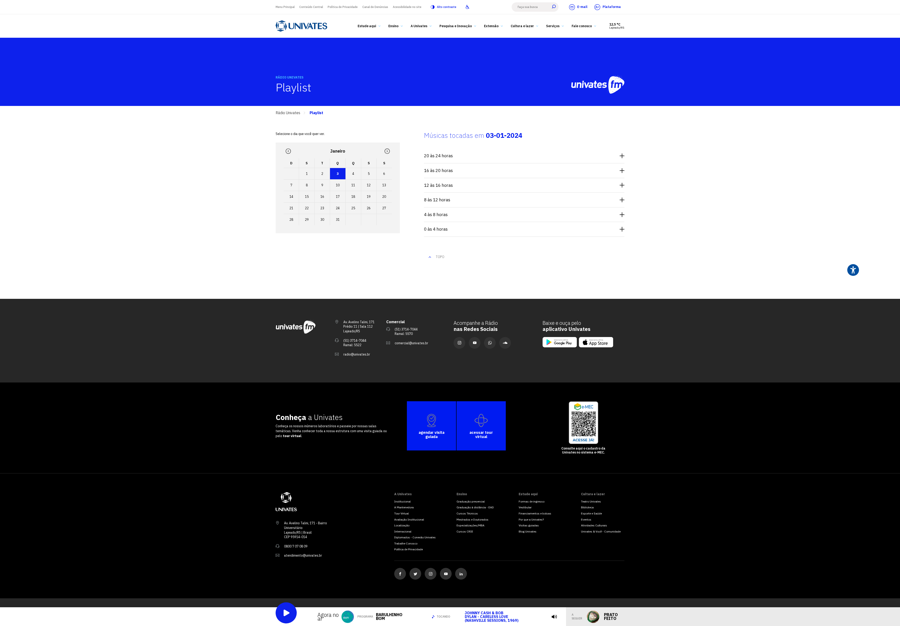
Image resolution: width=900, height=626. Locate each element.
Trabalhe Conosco (405, 543)
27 (384, 208)
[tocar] (554, 616)
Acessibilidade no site (407, 7)
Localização (401, 525)
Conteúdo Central (311, 7)
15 (307, 197)
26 (369, 208)
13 (384, 185)
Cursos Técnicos (467, 513)
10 (338, 185)
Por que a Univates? (531, 519)
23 (322, 208)
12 (369, 185)
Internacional (402, 531)
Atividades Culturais (594, 525)
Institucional (402, 501)
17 (338, 197)
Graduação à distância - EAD (475, 507)
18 (353, 197)
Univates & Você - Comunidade (601, 531)
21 (291, 208)
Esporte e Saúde (591, 513)
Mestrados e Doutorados (472, 519)
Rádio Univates (288, 113)
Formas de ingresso (531, 501)
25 (353, 208)
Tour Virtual (401, 513)
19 (369, 197)
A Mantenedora (404, 507)
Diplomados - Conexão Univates (415, 537)
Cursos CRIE (465, 531)
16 (322, 197)
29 (307, 219)
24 (338, 208)
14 (291, 197)
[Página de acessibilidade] (467, 7)
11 (353, 185)
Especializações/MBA (470, 525)
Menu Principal (285, 7)
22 (307, 208)
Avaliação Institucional (409, 519)
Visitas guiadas (529, 525)
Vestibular (525, 507)
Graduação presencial (471, 501)
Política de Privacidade (343, 7)
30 (322, 219)
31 (338, 219)
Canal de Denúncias (375, 7)
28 (291, 219)
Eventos (586, 519)
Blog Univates (527, 531)
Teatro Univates (591, 501)
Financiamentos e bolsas (535, 513)
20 (384, 197)
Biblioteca (587, 507)
